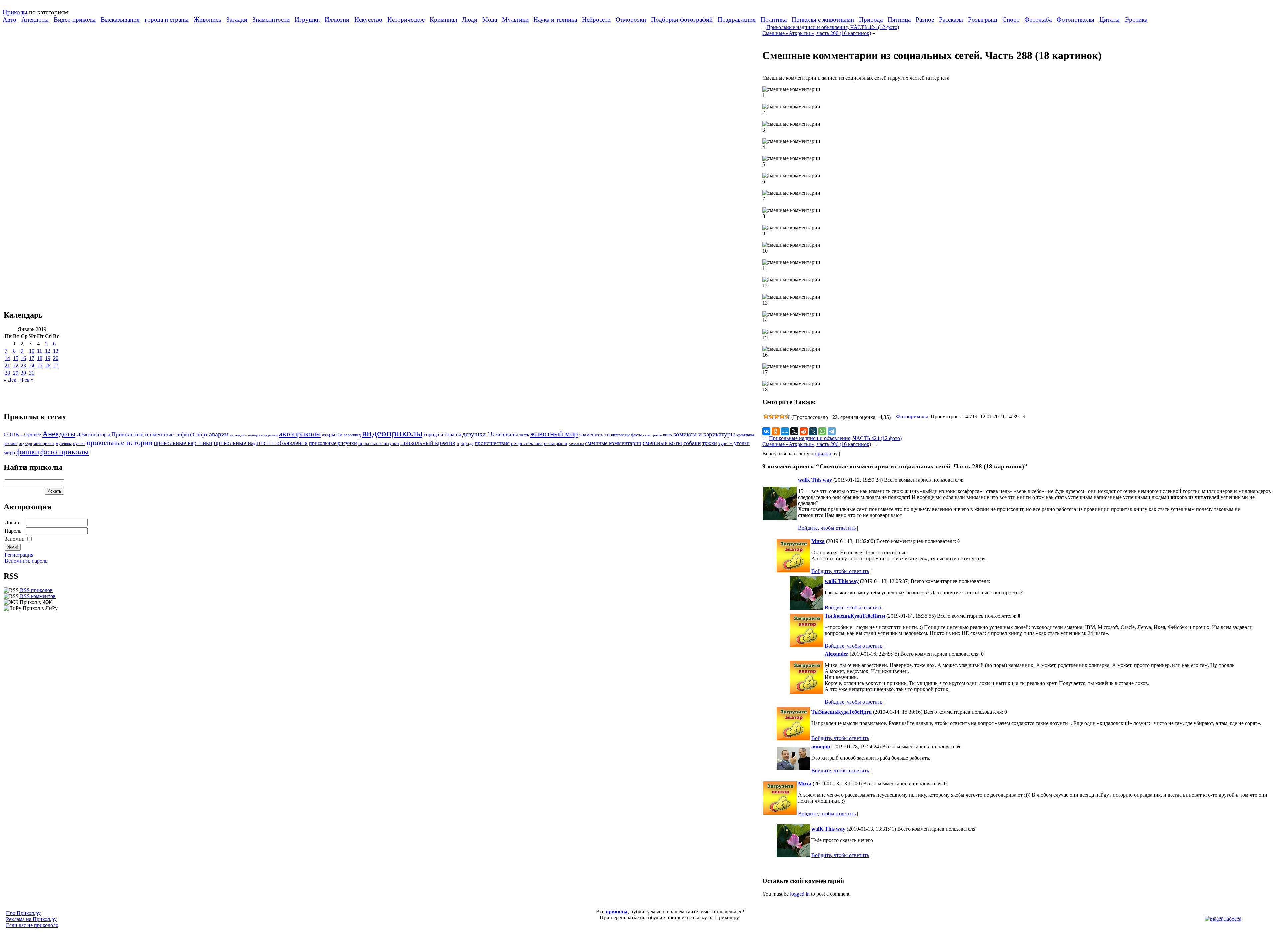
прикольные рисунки (333, 443)
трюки (709, 443)
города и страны (167, 19)
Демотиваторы (93, 434)
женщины (506, 434)
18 (39, 358)
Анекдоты (35, 19)
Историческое (406, 19)
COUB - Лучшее (22, 434)
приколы (617, 911)
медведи (25, 444)
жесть (524, 435)
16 (23, 358)
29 (15, 373)
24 (31, 365)
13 (55, 351)
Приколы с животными (823, 19)
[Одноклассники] (776, 431)
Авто (9, 19)
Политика (774, 19)
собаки (692, 443)
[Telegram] (832, 431)
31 (31, 373)
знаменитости (594, 434)
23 (23, 365)
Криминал (443, 19)
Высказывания (120, 19)
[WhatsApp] (822, 431)
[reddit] (804, 431)
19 (47, 358)
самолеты (576, 444)
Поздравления (737, 19)
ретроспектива (527, 443)
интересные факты (626, 435)
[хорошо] (782, 416)
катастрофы (652, 435)
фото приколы (64, 451)
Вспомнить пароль (26, 561)
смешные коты (662, 442)
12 (47, 351)
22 (15, 365)
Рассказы (951, 19)
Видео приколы (75, 19)
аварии (219, 434)
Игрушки (307, 19)
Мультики (515, 19)
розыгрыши (555, 443)
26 (47, 365)
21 (7, 365)
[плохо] (771, 416)
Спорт (1010, 19)
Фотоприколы (1075, 19)
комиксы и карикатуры (704, 434)
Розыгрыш (982, 19)
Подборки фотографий (682, 19)
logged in (800, 894)
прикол (823, 453)
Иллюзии (337, 19)
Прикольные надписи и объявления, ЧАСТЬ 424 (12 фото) (832, 27)
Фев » (27, 380)
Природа (871, 19)
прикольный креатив (427, 442)
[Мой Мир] (785, 431)
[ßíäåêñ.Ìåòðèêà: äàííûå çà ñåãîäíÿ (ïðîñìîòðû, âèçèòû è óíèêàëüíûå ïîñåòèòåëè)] (1223, 919)
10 (31, 351)
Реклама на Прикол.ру (31, 919)
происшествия (492, 443)
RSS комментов (37, 596)
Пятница (899, 19)
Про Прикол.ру (23, 913)
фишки (27, 451)
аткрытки (332, 434)
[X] (794, 431)
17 (31, 358)
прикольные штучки (378, 443)
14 (7, 358)
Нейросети (596, 19)
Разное (925, 19)
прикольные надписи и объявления (261, 442)
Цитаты (1109, 19)
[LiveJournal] (813, 431)
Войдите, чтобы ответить (827, 528)
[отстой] (766, 416)
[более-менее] (776, 416)
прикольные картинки (183, 442)
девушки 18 (478, 434)
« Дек (10, 380)
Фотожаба (1038, 19)
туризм (725, 443)
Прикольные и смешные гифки (151, 434)
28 (7, 373)
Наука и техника (555, 19)
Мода (489, 19)
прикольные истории (119, 443)
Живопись (207, 19)
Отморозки (631, 19)
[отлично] (787, 416)
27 (55, 365)
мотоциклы (43, 443)
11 (39, 351)
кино (667, 435)
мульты (79, 443)
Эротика (1136, 19)
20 (55, 358)
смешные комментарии (613, 443)
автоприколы (300, 433)
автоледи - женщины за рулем (254, 435)
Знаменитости (271, 19)
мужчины (64, 443)
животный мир (554, 433)
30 (23, 373)
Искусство (368, 19)
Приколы (15, 12)
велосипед (352, 435)
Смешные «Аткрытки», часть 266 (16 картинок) (816, 33)
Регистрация (19, 555)
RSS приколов (36, 590)
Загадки (236, 19)
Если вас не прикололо (32, 925)
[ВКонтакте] (766, 431)
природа (465, 443)
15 (15, 358)
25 (39, 365)
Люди (469, 19)
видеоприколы (392, 433)
